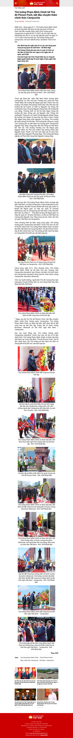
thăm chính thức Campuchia (29, 660)
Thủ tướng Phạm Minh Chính (29, 657)
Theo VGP (21, 21)
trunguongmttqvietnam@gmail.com (38, 733)
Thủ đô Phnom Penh (46, 657)
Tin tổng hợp (20, 8)
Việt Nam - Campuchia (46, 660)
